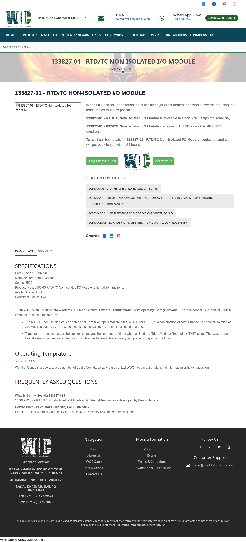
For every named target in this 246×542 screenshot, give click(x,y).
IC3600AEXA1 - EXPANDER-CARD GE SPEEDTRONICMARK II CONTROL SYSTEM (138, 222)
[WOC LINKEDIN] (210, 449)
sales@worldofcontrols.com (133, 19)
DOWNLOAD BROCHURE (222, 18)
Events (155, 35)
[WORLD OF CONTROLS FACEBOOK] (204, 4)
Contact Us (198, 35)
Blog (166, 35)
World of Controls (27, 367)
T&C (212, 35)
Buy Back (139, 35)
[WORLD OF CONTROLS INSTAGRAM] (224, 4)
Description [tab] (24, 250)
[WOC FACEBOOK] (200, 449)
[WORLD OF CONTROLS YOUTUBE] (234, 4)
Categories (152, 449)
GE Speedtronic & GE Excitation (40, 35)
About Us (180, 35)
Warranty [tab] (45, 250)
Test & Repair (101, 35)
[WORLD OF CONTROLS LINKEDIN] (214, 4)
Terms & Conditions (152, 462)
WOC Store (122, 35)
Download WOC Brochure (152, 468)
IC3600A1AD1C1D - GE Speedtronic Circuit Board (123, 188)
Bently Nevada (78, 35)
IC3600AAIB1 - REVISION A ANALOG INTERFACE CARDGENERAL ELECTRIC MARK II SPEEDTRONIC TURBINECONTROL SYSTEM (151, 201)
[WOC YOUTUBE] (229, 449)
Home (10, 35)
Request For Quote (103, 161)
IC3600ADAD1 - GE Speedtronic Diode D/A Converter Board (131, 213)
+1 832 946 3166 (182, 19)
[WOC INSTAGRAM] (219, 449)
